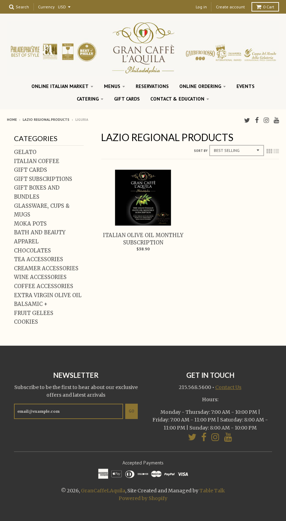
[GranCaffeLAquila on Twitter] (247, 120)
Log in (201, 6)
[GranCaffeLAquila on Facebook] (257, 120)
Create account (230, 6)
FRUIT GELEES (33, 313)
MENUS (112, 86)
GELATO (25, 152)
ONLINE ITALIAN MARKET (60, 86)
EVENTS (245, 86)
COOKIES (26, 321)
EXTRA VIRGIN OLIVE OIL (48, 295)
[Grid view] (269, 151)
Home (12, 119)
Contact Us (228, 387)
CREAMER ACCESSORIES (46, 268)
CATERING (88, 99)
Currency (46, 7)
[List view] (276, 151)
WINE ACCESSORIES (40, 277)
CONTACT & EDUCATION (177, 99)
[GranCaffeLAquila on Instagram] (266, 120)
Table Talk (212, 490)
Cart (268, 6)
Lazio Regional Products (46, 119)
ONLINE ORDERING (200, 86)
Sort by (201, 151)
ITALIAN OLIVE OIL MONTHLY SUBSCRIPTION (143, 239)
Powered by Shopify (143, 498)
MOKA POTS (30, 223)
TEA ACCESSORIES (38, 259)
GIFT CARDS (127, 99)
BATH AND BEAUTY (40, 232)
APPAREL (26, 241)
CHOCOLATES (32, 250)
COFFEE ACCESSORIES (43, 286)
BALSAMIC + (30, 304)
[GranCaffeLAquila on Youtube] (276, 120)
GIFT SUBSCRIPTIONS (43, 179)
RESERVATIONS (152, 86)
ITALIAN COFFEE (36, 161)
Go (131, 411)
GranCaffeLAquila (103, 490)
